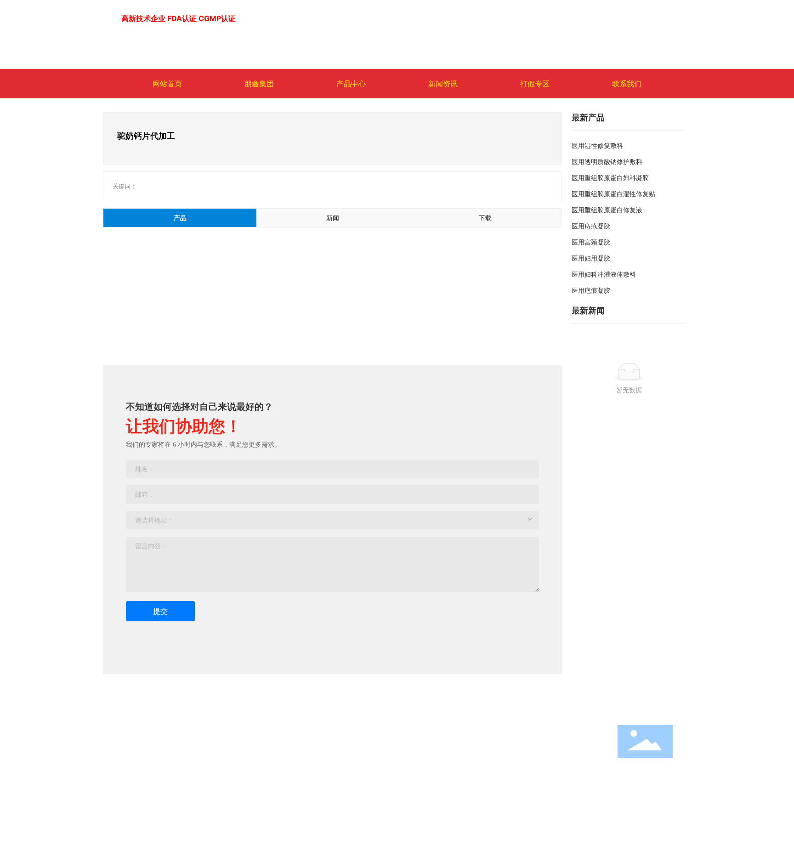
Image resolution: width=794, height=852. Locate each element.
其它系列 (318, 814)
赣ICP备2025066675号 (459, 794)
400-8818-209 (479, 756)
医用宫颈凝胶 (591, 242)
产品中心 (320, 729)
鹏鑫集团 (136, 729)
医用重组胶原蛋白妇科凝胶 (610, 178)
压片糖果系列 (324, 781)
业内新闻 (226, 750)
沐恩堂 (131, 750)
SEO (550, 782)
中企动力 (552, 794)
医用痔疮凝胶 (591, 226)
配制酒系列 (321, 803)
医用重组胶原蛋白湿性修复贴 (613, 194)
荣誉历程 (226, 776)
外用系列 (318, 792)
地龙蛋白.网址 (514, 769)
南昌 (575, 794)
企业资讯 (226, 763)
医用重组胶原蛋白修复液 (607, 210)
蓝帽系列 (318, 749)
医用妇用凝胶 (591, 258)
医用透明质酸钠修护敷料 (607, 161)
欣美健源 (134, 763)
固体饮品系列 (324, 760)
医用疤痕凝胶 (591, 290)
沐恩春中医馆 (140, 776)
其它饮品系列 (324, 770)
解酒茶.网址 (474, 769)
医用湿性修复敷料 (597, 145)
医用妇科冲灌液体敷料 (604, 274)
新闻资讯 (228, 729)
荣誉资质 (134, 789)
